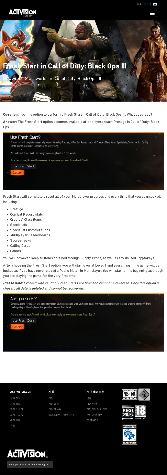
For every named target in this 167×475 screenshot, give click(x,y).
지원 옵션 (53, 404)
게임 (50, 398)
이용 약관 (92, 404)
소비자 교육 (16, 415)
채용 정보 (15, 404)
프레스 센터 (16, 409)
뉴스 (12, 426)
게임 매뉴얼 (54, 409)
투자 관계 (15, 420)
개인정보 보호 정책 (97, 409)
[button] (155, 4)
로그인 (147, 4)
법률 (89, 398)
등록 (139, 4)
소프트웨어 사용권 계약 (61, 415)
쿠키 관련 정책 (94, 415)
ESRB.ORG (92, 420)
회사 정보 (15, 398)
